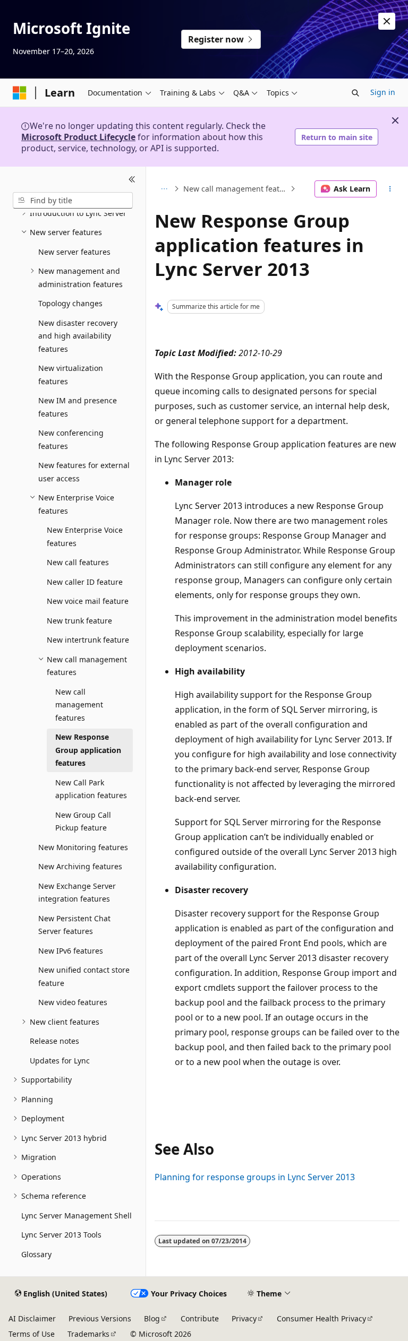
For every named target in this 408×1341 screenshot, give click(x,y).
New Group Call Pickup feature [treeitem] (83, 821)
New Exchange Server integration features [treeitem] (77, 892)
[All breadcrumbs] (164, 188)
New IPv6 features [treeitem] (70, 951)
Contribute (200, 1318)
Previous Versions (100, 1318)
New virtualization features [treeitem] (70, 374)
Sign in (382, 92)
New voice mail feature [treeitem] (88, 601)
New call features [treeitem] (78, 562)
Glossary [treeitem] (36, 1254)
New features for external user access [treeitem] (84, 471)
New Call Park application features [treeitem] (91, 789)
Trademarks (88, 1334)
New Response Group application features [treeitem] (88, 750)
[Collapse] (132, 179)
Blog (152, 1318)
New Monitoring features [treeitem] (83, 847)
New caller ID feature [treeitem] (85, 582)
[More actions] (390, 188)
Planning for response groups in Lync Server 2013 (255, 1177)
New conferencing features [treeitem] (71, 439)
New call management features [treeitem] (79, 705)
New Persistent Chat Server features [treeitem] (74, 925)
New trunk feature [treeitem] (79, 621)
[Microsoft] (20, 93)
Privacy (244, 1318)
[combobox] (73, 200)
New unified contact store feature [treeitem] (84, 976)
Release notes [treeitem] (54, 1041)
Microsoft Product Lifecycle (78, 137)
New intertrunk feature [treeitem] (88, 640)
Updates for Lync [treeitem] (60, 1061)
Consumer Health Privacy (321, 1318)
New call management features (235, 189)
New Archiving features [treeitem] (80, 866)
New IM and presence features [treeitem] (77, 407)
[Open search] (355, 92)
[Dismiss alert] (386, 21)
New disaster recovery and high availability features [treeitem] (77, 336)
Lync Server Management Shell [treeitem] (76, 1215)
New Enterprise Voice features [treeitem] (85, 536)
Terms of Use (31, 1334)
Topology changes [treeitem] (70, 303)
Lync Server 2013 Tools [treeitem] (61, 1235)
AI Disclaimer (32, 1318)
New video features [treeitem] (72, 1002)
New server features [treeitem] (74, 252)
